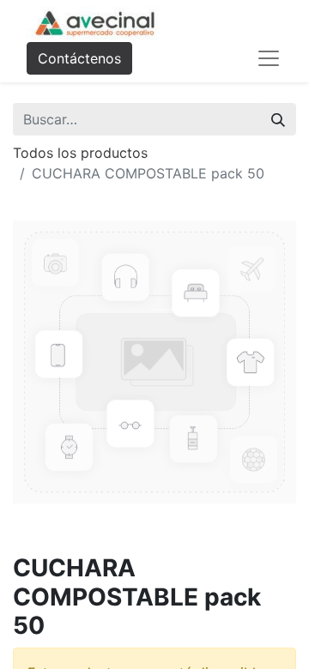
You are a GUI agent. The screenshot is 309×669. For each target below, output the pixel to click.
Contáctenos (79, 58)
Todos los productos (80, 152)
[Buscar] (278, 119)
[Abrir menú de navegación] (268, 58)
